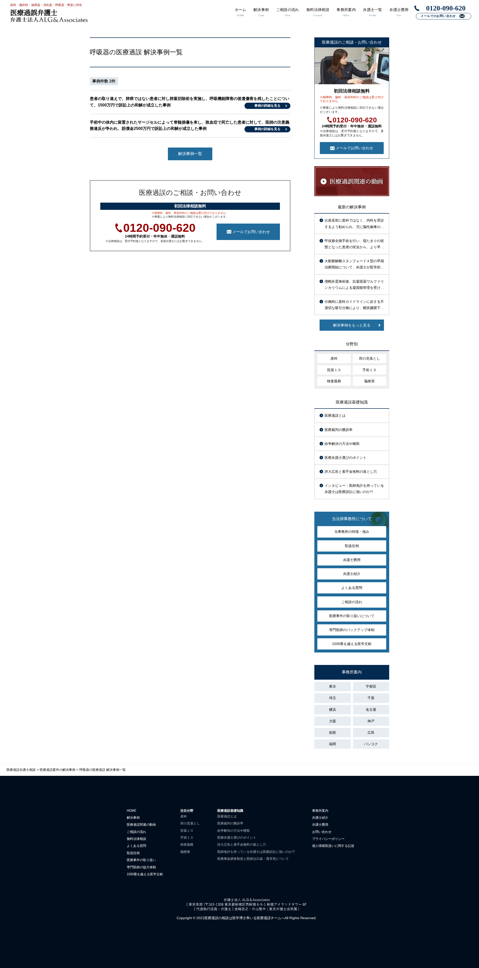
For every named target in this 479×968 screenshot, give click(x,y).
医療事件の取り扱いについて (351, 616)
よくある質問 (351, 588)
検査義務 (334, 381)
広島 (370, 732)
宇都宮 (371, 686)
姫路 (332, 732)
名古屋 (371, 710)
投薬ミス (334, 370)
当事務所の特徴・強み (351, 532)
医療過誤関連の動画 (141, 824)
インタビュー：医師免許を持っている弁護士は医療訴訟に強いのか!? (354, 489)
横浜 (332, 710)
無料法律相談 (136, 839)
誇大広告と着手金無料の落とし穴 (351, 472)
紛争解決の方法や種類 (342, 444)
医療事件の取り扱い (141, 860)
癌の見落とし (369, 358)
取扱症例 (352, 546)
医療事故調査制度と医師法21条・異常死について (253, 859)
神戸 (370, 721)
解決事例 (133, 817)
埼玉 (332, 698)
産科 (334, 358)
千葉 (370, 698)
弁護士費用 (351, 560)
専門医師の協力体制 (141, 867)
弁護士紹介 (351, 574)
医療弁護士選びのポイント (345, 458)
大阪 (332, 721)
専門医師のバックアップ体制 (351, 630)
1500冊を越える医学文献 (351, 644)
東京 (332, 686)
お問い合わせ (322, 832)
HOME (131, 810)
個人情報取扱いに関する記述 (333, 846)
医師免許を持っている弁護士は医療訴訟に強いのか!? (256, 852)
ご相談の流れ (351, 602)
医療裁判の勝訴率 (339, 430)
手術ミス (369, 370)
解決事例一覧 (190, 154)
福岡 (332, 744)
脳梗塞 (369, 381)
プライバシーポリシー (328, 839)
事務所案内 (320, 810)
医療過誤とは (335, 415)
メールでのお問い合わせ (438, 16)
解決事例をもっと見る (351, 325)
